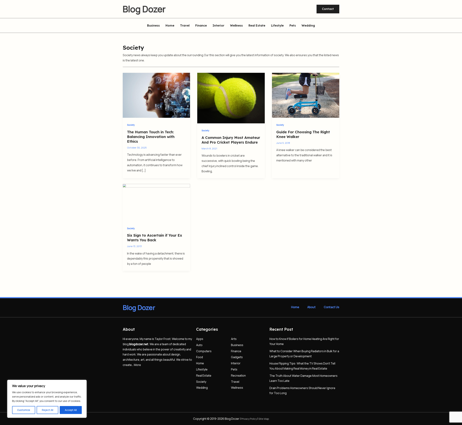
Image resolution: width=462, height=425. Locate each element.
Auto (199, 345)
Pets (292, 25)
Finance (201, 25)
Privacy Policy (249, 418)
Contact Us (331, 307)
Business (153, 25)
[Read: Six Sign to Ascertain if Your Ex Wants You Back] (156, 202)
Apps (199, 339)
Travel (184, 25)
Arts (234, 339)
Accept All (71, 410)
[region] (47, 399)
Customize (23, 410)
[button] (328, 9)
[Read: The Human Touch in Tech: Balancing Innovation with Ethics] (156, 95)
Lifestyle (277, 25)
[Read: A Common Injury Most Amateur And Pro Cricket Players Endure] (231, 98)
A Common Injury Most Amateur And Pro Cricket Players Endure (231, 139)
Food (199, 357)
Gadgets (237, 357)
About (311, 307)
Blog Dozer (144, 9)
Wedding (308, 25)
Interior (218, 25)
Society (131, 124)
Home (169, 25)
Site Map (264, 418)
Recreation (238, 375)
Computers (204, 351)
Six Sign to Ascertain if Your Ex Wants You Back (154, 237)
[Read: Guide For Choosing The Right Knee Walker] (305, 95)
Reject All (47, 410)
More (137, 365)
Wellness (236, 25)
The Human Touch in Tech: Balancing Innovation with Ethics (151, 137)
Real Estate (257, 25)
